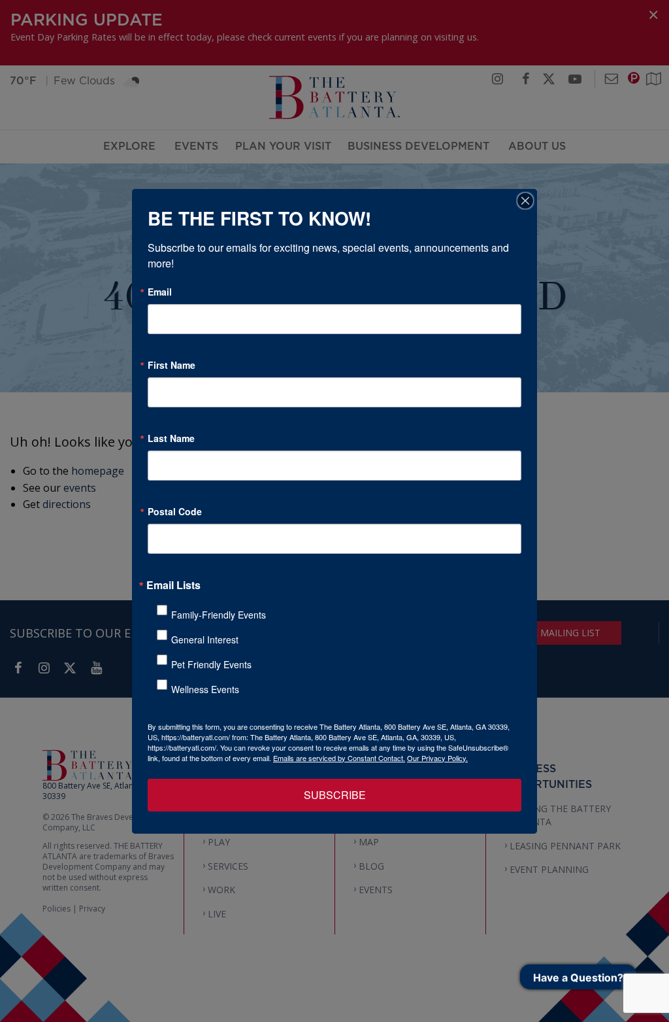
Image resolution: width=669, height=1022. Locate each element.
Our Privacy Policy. (437, 758)
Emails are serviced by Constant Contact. (339, 758)
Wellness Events (205, 689)
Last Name (171, 438)
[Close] (525, 201)
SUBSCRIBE (335, 794)
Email (160, 291)
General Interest (204, 639)
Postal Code (175, 511)
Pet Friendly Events (211, 664)
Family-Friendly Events (218, 614)
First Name (171, 364)
